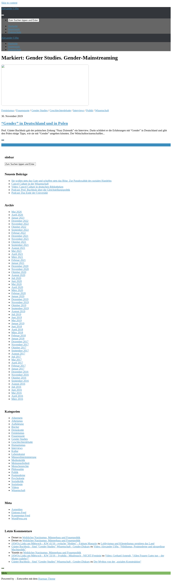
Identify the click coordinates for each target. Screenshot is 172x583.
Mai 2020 (16, 284)
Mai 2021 (16, 251)
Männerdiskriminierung (23, 457)
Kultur (14, 451)
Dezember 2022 (19, 220)
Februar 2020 (18, 293)
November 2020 (20, 269)
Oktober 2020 (18, 272)
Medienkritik (18, 460)
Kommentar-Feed (20, 515)
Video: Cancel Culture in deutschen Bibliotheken (37, 186)
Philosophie (17, 469)
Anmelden (17, 509)
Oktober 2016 (18, 377)
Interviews (78, 110)
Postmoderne (18, 475)
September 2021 (20, 245)
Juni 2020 (16, 281)
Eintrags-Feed (18, 512)
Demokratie (17, 430)
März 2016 (17, 399)
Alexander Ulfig (10, 8)
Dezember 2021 (19, 235)
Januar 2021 (17, 263)
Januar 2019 (17, 323)
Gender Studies (39, 110)
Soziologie (17, 484)
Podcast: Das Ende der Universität (29, 192)
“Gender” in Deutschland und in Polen (34, 123)
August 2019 (18, 311)
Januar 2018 (17, 338)
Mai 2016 (16, 392)
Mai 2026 (16, 211)
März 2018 (17, 332)
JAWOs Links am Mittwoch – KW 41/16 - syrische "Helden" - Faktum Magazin (54, 543)
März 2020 (17, 290)
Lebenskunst (18, 454)
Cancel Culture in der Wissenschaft (30, 183)
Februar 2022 (18, 232)
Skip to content (9, 2)
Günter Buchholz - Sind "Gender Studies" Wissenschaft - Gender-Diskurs (50, 546)
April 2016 (17, 395)
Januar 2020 (17, 296)
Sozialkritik (17, 481)
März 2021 (17, 257)
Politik (89, 110)
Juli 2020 (16, 278)
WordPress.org (19, 518)
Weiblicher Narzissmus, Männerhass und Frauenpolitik (51, 537)
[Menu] (2, 15)
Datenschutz (14, 32)
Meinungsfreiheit (20, 463)
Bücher (15, 427)
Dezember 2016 (19, 371)
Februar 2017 (18, 365)
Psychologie (17, 478)
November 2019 (20, 302)
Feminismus (7, 110)
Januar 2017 (17, 368)
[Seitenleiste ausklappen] (2, 140)
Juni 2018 (16, 326)
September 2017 (20, 350)
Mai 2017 (16, 359)
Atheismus (17, 420)
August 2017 (18, 353)
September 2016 (20, 380)
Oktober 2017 (18, 347)
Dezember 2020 (19, 266)
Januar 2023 (17, 217)
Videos (15, 487)
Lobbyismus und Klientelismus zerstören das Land (127, 543)
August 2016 (18, 383)
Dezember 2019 (19, 299)
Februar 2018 (18, 335)
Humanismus (18, 445)
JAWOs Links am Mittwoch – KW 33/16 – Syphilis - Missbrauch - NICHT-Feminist (56, 555)
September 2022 (20, 229)
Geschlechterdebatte (60, 110)
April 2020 (17, 287)
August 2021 (18, 248)
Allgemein (17, 417)
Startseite (13, 26)
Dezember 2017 (19, 341)
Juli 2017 (16, 356)
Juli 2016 (16, 386)
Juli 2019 (16, 314)
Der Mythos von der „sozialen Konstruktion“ (117, 561)
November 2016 (20, 374)
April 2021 (17, 254)
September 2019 (20, 308)
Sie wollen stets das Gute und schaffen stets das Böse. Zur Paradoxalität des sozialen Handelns (61, 180)
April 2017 (17, 362)
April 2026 (17, 214)
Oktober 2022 (18, 226)
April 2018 (17, 329)
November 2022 (20, 223)
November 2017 (20, 344)
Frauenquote (22, 110)
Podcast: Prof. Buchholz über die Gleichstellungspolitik (40, 189)
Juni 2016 (16, 389)
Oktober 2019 (18, 305)
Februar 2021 (18, 260)
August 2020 (18, 275)
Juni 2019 (16, 317)
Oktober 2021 (18, 242)
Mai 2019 (16, 320)
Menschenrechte (20, 466)
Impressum (14, 29)
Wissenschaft (102, 110)
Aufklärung (17, 423)
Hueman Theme (46, 578)
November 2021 (20, 238)
